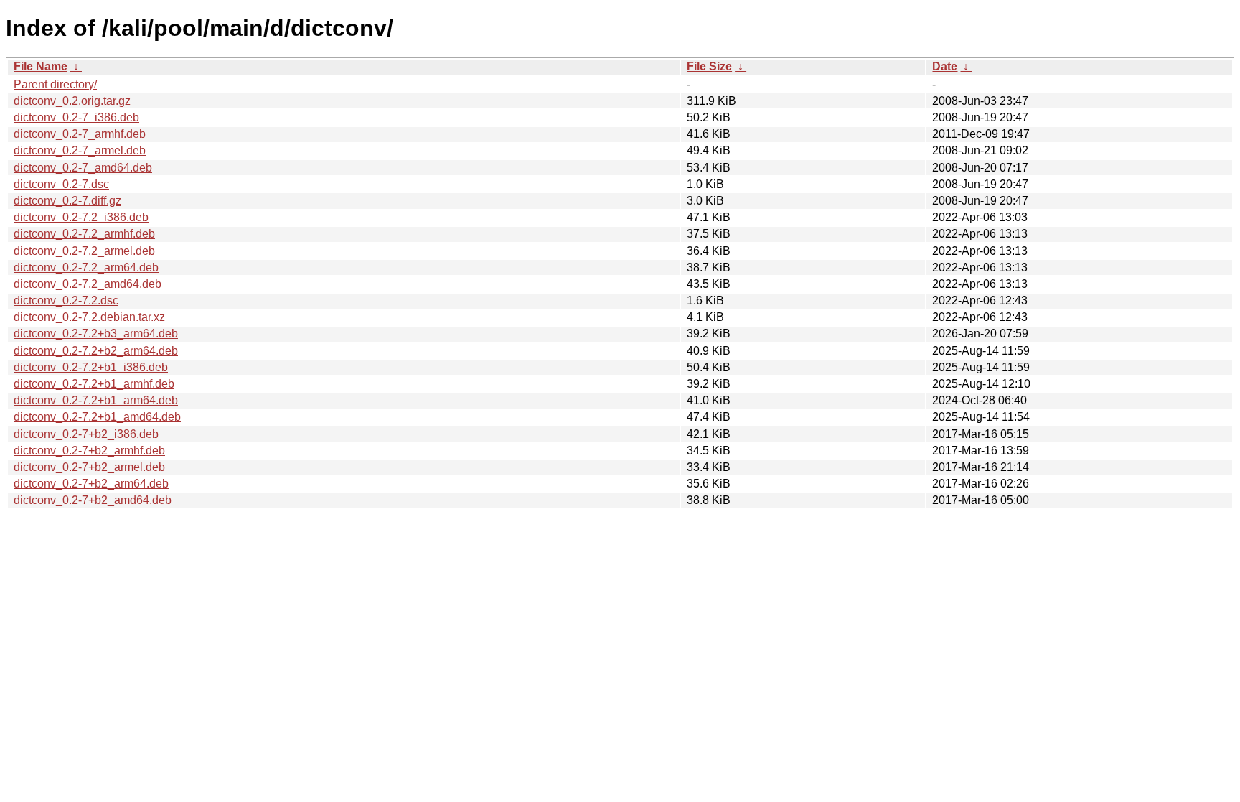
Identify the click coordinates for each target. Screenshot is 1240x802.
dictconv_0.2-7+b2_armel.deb (89, 467)
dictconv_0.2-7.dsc (61, 184)
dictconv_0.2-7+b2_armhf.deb (89, 450)
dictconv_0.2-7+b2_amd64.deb (93, 500)
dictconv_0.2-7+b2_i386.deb (86, 434)
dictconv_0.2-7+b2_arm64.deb (91, 483)
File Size (709, 66)
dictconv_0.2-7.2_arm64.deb (86, 267)
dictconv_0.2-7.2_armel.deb (84, 251)
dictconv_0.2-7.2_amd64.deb (87, 284)
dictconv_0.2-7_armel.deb (80, 150)
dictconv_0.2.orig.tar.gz (72, 101)
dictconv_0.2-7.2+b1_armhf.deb (94, 384)
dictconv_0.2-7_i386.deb (76, 117)
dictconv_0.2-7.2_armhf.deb (84, 234)
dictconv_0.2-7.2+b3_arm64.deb (96, 333)
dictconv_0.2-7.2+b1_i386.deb (91, 367)
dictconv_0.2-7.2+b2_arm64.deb (96, 351)
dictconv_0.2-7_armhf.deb (80, 134)
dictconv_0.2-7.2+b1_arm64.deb (96, 400)
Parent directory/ (55, 84)
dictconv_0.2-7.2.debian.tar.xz (89, 317)
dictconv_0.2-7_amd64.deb (83, 168)
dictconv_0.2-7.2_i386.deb (81, 217)
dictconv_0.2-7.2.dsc (66, 300)
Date (944, 66)
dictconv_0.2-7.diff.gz (67, 201)
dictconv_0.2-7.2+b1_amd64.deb (97, 417)
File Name (40, 66)
